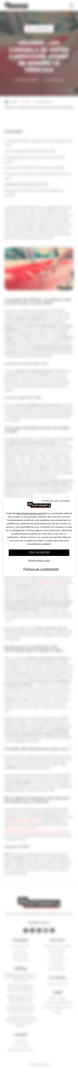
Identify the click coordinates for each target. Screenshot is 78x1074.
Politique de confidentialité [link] (40, 569)
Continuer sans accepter (55, 501)
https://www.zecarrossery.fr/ (30, 513)
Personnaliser (39, 561)
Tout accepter (39, 552)
